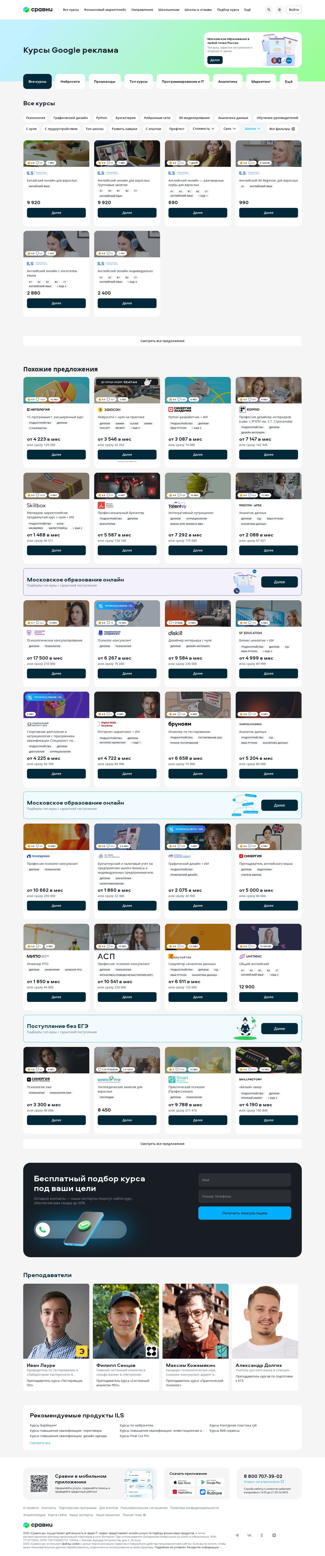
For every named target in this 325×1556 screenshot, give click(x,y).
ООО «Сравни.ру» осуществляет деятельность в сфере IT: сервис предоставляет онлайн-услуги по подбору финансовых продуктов (108, 1533)
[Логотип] (125, 1525)
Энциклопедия (34, 1515)
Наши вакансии (108, 1515)
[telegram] (237, 1535)
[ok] (262, 1535)
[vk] (249, 1535)
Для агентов (108, 1508)
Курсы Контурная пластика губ (233, 1425)
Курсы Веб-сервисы (225, 1430)
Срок (227, 128)
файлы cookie (71, 1543)
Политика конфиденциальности (194, 1508)
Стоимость (201, 128)
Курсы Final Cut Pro (134, 1436)
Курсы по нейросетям (136, 1425)
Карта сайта (57, 1515)
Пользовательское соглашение (144, 1508)
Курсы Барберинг (43, 1425)
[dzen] (274, 1535)
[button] (162, 50)
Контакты (49, 1508)
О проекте (31, 1508)
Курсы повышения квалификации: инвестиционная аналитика (162, 1430)
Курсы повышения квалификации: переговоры (66, 1430)
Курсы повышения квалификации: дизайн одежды (68, 1436)
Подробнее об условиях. (170, 1547)
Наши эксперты (81, 1515)
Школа (250, 128)
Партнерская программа (78, 1508)
